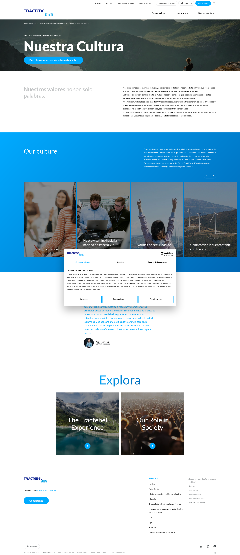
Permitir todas (156, 299)
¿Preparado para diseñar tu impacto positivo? (56, 23)
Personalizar (118, 299)
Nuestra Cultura (82, 23)
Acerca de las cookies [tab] (157, 262)
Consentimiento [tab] (83, 262)
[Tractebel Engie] (38, 13)
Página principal (30, 23)
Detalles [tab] (120, 262)
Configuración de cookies (99, 553)
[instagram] (207, 546)
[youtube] (214, 546)
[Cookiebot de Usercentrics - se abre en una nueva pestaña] (163, 254)
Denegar (84, 299)
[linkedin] (200, 546)
